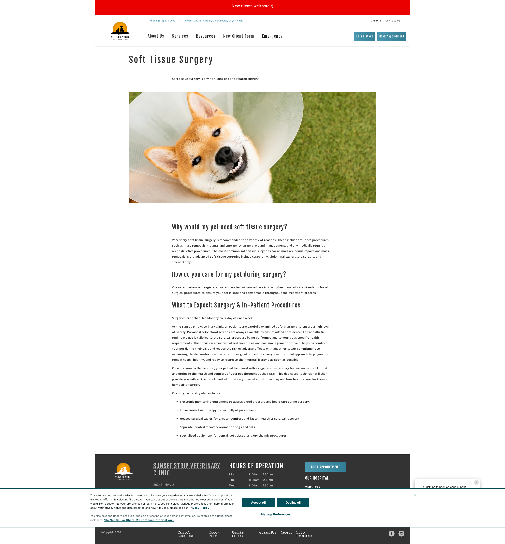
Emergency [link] (272, 36)
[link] (120, 30)
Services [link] (180, 36)
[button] (474, 511)
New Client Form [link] (238, 36)
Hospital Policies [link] (238, 534)
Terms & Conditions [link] (186, 534)
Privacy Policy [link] (214, 534)
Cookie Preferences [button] (304, 534)
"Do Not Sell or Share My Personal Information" (138, 520)
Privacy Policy (199, 507)
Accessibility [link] (267, 532)
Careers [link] (376, 20)
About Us (156, 36)
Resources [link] (205, 36)
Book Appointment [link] (391, 36)
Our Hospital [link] (317, 478)
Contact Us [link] (392, 20)
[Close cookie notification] (414, 495)
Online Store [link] (364, 36)
